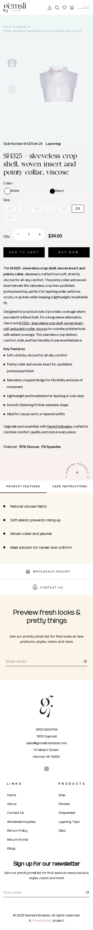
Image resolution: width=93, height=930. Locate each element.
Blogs (11, 848)
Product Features (23, 486)
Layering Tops (69, 822)
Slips (61, 831)
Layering (21, 26)
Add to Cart (24, 252)
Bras (61, 795)
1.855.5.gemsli (47, 736)
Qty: (6, 236)
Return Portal (17, 840)
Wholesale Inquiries (21, 822)
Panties (64, 804)
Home (7, 26)
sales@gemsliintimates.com (46, 743)
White (14, 191)
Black (59, 191)
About (11, 804)
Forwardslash (42, 921)
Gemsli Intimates (59, 426)
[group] (12, 63)
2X (78, 209)
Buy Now (69, 252)
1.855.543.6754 (47, 730)
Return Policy (17, 831)
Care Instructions (69, 486)
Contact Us (15, 813)
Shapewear (67, 813)
